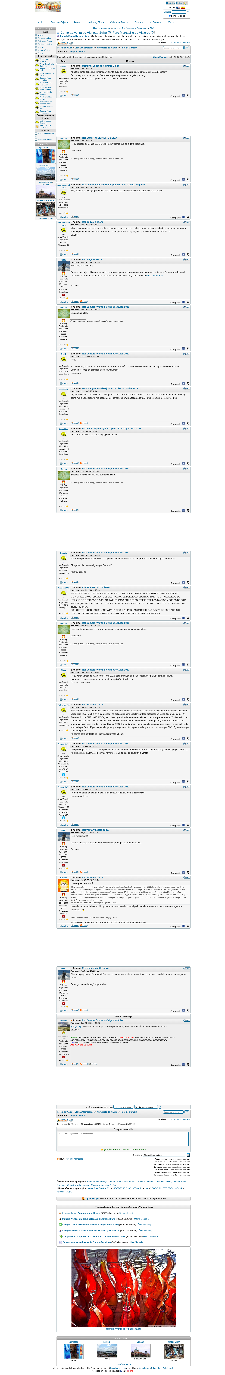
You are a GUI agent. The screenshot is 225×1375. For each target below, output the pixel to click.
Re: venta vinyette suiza (95, 830)
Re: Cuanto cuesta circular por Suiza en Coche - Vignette (113, 184)
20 (178, 42)
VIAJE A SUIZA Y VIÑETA (96, 587)
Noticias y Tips (95, 22)
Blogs (77, 22)
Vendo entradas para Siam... (45, 84)
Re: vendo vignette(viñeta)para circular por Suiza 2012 (112, 428)
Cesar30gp (63, 389)
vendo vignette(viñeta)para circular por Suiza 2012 (110, 388)
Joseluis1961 (63, 588)
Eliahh (63, 354)
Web (170, 22)
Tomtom (141, 1182)
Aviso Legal (144, 1368)
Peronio (63, 553)
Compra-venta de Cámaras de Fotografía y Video (87, 1242)
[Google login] (185, 3)
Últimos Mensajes (101, 28)
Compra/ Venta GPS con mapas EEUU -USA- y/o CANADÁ (91, 1231)
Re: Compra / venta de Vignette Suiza (102, 1020)
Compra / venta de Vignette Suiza (100, 66)
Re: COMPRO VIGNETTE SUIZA (99, 138)
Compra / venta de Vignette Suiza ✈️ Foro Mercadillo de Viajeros (105, 32)
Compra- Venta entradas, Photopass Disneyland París (88, 1219)
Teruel (69, 1192)
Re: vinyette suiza (92, 259)
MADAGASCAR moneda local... (45, 102)
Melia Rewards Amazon (78, 1185)
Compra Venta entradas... (45, 79)
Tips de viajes (92, 1198)
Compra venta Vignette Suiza (104, 1185)
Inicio (40, 22)
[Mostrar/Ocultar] (55, 28)
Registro (170, 3)
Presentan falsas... (45, 139)
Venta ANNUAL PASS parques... (46, 88)
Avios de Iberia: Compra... (45, 93)
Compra (73, 51)
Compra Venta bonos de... (45, 112)
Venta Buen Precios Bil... (99, 1188)
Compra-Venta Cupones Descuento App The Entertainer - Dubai (93, 1236)
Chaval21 (64, 66)
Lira (146, 1188)
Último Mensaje (126, 1213)
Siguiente (186, 42)
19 (175, 42)
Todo (182, 16)
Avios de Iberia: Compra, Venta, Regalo (81, 1213)
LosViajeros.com (118, 1368)
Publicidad (168, 1368)
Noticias (41, 47)
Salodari (63, 1021)
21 (181, 42)
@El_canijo (76, 1026)
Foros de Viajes (58, 22)
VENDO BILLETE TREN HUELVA (166, 1188)
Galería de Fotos (118, 22)
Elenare (63, 878)
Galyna (63, 138)
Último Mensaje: (160, 57)
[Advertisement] (112, 6)
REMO (63, 260)
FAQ (152, 28)
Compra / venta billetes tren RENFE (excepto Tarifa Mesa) (90, 1225)
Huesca (60, 1192)
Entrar (179, 3)
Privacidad (156, 1368)
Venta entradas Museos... (45, 60)
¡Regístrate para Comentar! (133, 28)
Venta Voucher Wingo (97, 1182)
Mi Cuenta (155, 22)
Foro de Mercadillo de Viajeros (75, 36)
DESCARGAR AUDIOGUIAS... (45, 127)
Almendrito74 (64, 744)
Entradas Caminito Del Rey (159, 1182)
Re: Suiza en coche (92, 222)
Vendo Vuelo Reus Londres (122, 1182)
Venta (82, 51)
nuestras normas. (154, 275)
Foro (173, 16)
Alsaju (63, 670)
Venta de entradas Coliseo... (47, 65)
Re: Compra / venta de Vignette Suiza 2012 (105, 307)
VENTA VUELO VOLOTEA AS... (127, 1188)
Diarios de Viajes (45, 44)
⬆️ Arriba (64, 96)
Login (115, 28)
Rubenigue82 (64, 705)
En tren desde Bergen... (45, 122)
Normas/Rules (43, 50)
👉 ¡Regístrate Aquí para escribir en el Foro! (123, 1149)
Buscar (167, 12)
